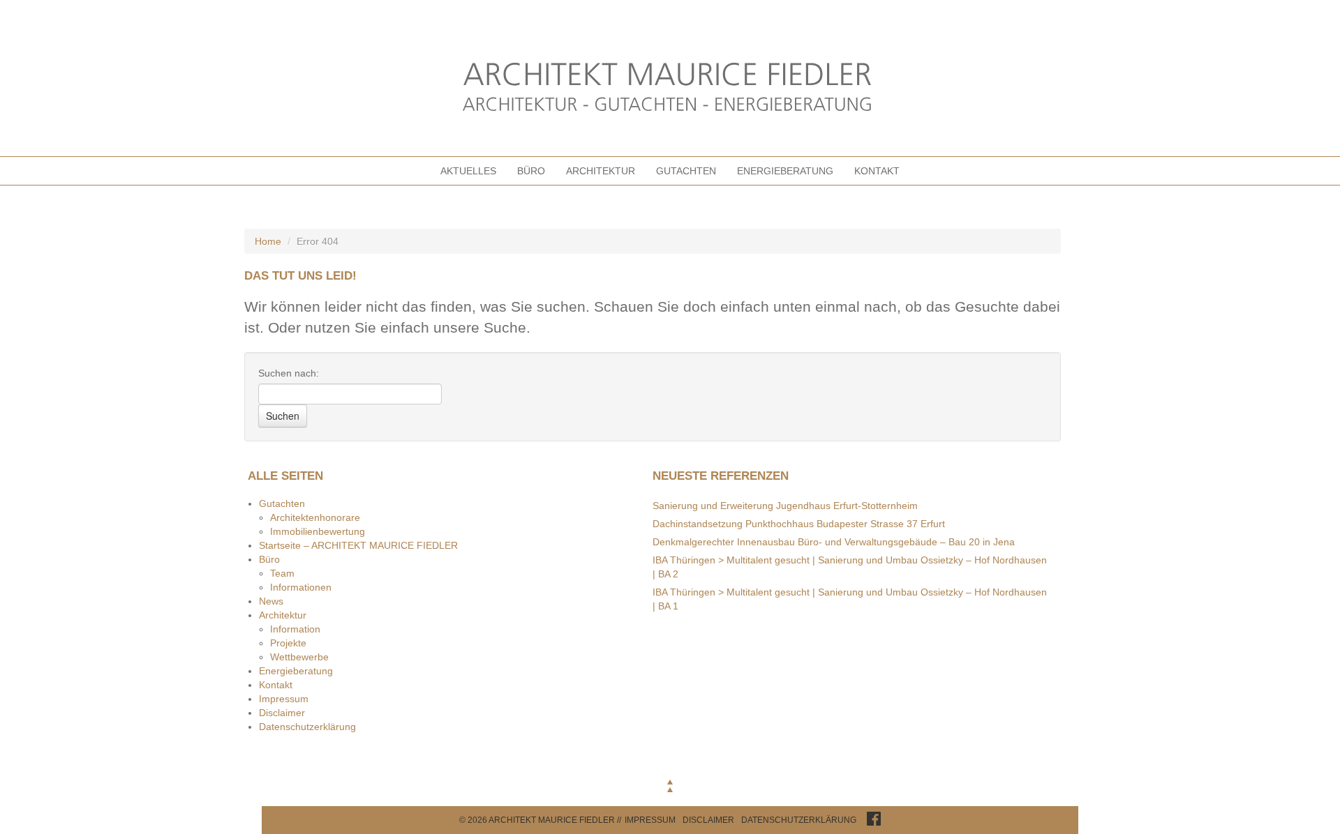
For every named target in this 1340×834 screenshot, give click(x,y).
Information (295, 629)
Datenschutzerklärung (307, 726)
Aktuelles (468, 170)
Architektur (600, 170)
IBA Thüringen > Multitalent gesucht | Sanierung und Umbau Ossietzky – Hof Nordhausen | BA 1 (850, 599)
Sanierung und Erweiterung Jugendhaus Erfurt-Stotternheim (785, 505)
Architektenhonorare (315, 517)
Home (268, 241)
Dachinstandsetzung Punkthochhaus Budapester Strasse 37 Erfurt (799, 523)
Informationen (301, 587)
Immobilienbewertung (317, 531)
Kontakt (877, 170)
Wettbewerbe (299, 656)
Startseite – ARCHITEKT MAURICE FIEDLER (358, 545)
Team (282, 573)
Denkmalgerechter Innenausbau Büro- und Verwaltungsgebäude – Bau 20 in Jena (834, 541)
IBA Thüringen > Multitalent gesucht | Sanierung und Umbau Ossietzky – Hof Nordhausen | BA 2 (850, 566)
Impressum (283, 698)
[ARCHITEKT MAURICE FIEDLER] (670, 88)
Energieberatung (785, 170)
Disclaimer (282, 712)
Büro (531, 170)
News (271, 601)
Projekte (288, 643)
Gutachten (686, 170)
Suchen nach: (288, 373)
